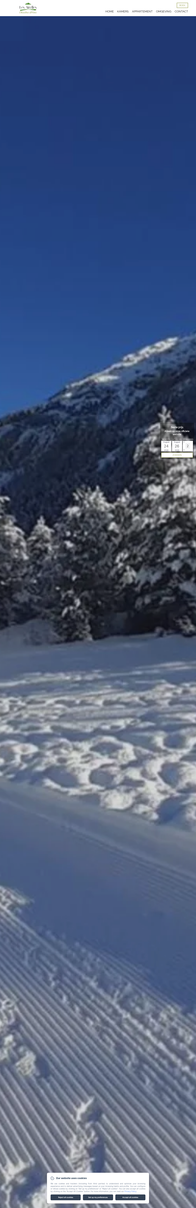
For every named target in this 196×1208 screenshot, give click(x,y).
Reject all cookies (65, 1197)
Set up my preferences (98, 1197)
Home (109, 11)
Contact (181, 11)
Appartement (142, 11)
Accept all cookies (130, 1197)
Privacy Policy (130, 1191)
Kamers (123, 11)
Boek (182, 5)
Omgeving (163, 11)
